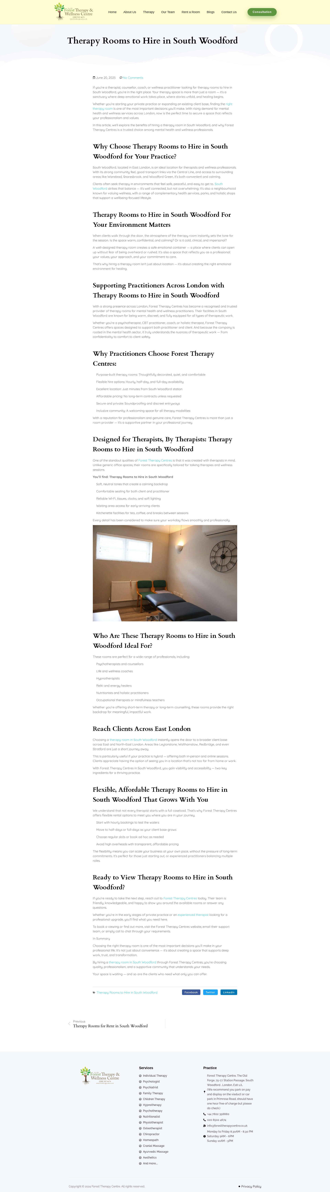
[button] (191, 992)
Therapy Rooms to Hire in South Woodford (127, 992)
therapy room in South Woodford (133, 740)
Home (112, 12)
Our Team (168, 12)
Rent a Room (191, 12)
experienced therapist (193, 915)
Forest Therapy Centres (155, 460)
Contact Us (229, 12)
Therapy (148, 12)
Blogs (210, 12)
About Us (129, 12)
